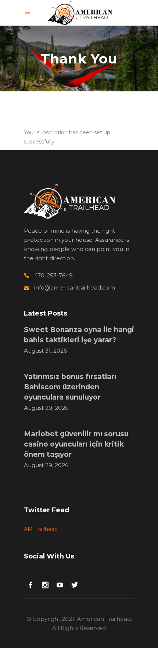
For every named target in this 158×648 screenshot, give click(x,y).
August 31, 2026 (45, 350)
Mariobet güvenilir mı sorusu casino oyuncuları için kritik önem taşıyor (76, 444)
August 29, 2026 (46, 407)
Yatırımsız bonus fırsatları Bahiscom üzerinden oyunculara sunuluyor (70, 386)
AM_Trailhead (41, 529)
